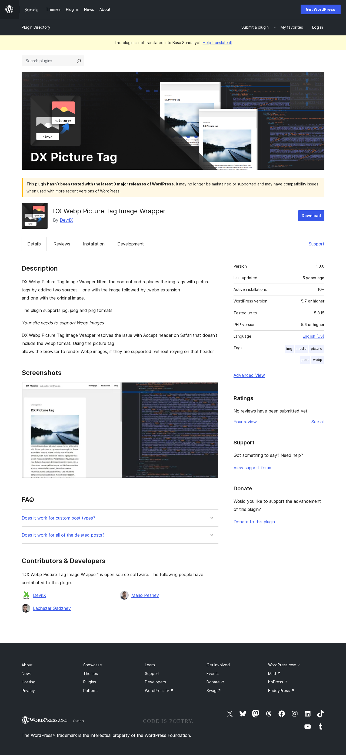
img (289, 349)
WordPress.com (284, 665)
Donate (215, 682)
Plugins (89, 682)
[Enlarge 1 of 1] (211, 389)
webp (317, 360)
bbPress (278, 682)
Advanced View (249, 375)
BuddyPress (281, 690)
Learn (150, 665)
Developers (155, 682)
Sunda (78, 721)
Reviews (62, 244)
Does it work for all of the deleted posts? (63, 535)
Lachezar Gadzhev (52, 608)
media (302, 349)
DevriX (66, 220)
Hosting (28, 682)
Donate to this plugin (254, 521)
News (27, 673)
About (27, 665)
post (305, 360)
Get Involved (218, 665)
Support (316, 244)
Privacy (28, 690)
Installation (94, 244)
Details (34, 244)
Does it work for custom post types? (58, 518)
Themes (90, 673)
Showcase (92, 665)
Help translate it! (217, 42)
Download (311, 215)
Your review (245, 421)
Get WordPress (320, 9)
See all (317, 421)
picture (316, 349)
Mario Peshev (145, 595)
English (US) (313, 336)
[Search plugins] (79, 60)
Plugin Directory (36, 27)
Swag (214, 690)
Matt (274, 673)
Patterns (90, 690)
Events (213, 673)
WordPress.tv (159, 690)
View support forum (253, 467)
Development (130, 244)
